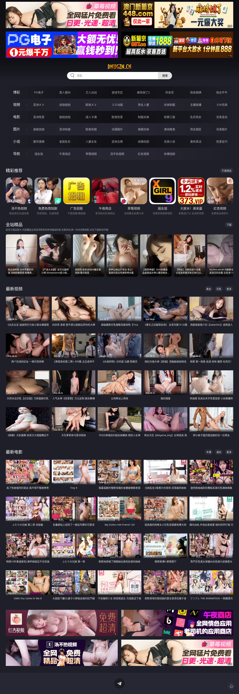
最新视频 (14, 289)
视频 (16, 104)
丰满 (208, 452)
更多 (229, 289)
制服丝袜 (143, 117)
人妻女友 (91, 142)
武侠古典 (117, 142)
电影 (16, 117)
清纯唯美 (169, 129)
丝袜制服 (169, 105)
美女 (208, 289)
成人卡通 (91, 117)
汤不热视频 (117, 154)
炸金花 (169, 92)
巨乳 (218, 289)
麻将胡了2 (143, 92)
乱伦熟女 (195, 117)
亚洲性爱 (38, 117)
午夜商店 (65, 154)
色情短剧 (169, 154)
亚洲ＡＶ (38, 105)
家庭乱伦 (65, 142)
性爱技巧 (221, 142)
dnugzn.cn (119, 66)
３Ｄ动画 (117, 105)
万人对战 (91, 92)
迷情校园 (143, 142)
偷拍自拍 (65, 117)
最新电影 (14, 452)
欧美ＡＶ (91, 105)
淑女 (218, 452)
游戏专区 (117, 92)
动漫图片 (117, 129)
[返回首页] (231, 686)
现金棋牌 (195, 92)
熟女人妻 (143, 105)
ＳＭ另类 (221, 105)
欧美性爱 (117, 117)
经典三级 (169, 117)
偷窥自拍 (38, 129)
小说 (16, 141)
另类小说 (169, 142)
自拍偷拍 (65, 105)
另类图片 (221, 129)
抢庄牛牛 (221, 92)
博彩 (16, 92)
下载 (229, 224)
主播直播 (195, 105)
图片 (16, 129)
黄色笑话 (195, 142)
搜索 (165, 76)
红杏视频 (143, 154)
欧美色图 (91, 129)
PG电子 (39, 92)
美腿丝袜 (143, 129)
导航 (16, 153)
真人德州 (65, 92)
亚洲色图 (65, 129)
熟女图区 (195, 129)
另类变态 (221, 117)
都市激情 (38, 142)
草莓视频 (91, 154)
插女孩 (39, 154)
